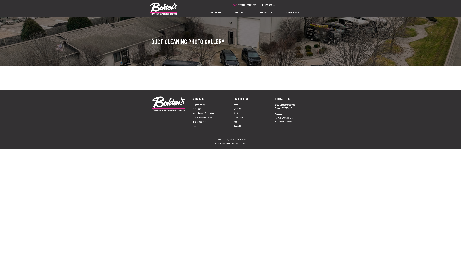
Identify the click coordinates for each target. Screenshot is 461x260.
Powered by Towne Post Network (234, 143)
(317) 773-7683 (270, 5)
